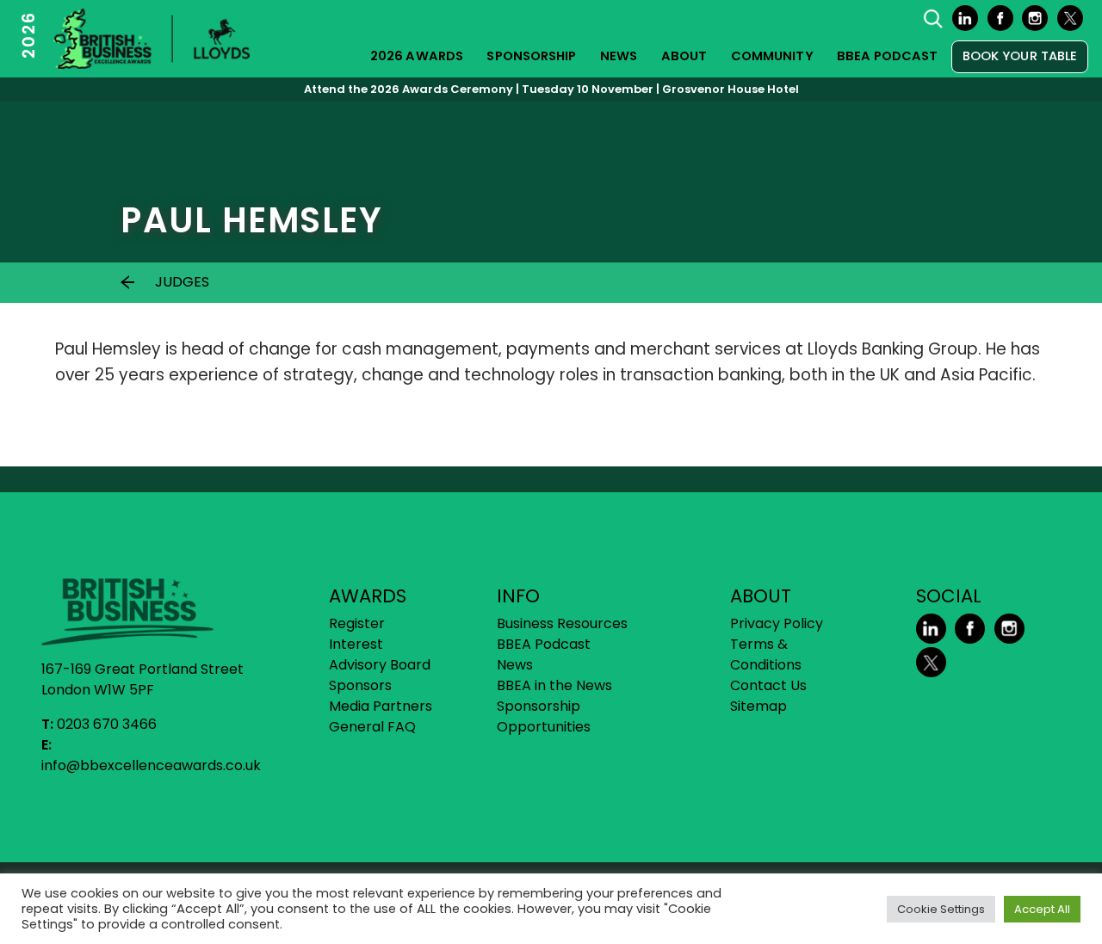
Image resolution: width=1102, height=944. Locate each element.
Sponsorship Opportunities (544, 716)
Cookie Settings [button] (941, 909)
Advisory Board (379, 665)
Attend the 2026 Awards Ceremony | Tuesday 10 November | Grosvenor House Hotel (551, 89)
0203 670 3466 (107, 724)
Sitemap (758, 706)
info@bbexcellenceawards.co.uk (151, 765)
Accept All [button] (1042, 909)
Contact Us (768, 685)
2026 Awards (416, 56)
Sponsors (360, 685)
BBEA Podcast (887, 56)
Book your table (1020, 56)
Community (772, 56)
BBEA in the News (554, 685)
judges (182, 282)
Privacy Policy (776, 623)
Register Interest (357, 634)
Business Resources (562, 623)
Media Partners (380, 706)
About (684, 56)
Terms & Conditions (766, 654)
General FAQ (372, 727)
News (618, 56)
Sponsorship (531, 56)
